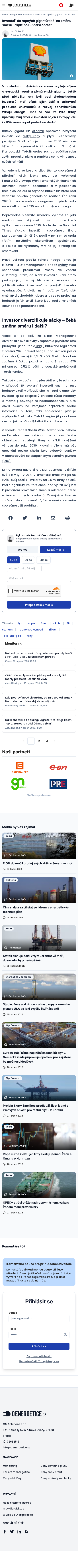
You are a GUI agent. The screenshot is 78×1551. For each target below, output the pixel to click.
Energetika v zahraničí (21, 14)
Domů (5, 14)
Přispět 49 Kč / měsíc (39, 605)
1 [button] (31, 741)
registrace (39, 1277)
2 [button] (39, 741)
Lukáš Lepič (17, 31)
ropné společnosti (31, 629)
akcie (56, 623)
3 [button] (47, 741)
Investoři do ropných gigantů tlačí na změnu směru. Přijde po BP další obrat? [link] (55, 14)
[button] (24, 741)
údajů (39, 346)
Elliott (52, 629)
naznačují (34, 500)
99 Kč (28, 560)
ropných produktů (30, 495)
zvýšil (6, 157)
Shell (44, 623)
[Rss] (28, 1531)
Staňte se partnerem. (39, 795)
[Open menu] (4, 5)
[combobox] (39, 643)
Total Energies (11, 636)
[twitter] (25, 518)
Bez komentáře (41, 35)
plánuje (32, 141)
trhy (29, 636)
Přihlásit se (39, 1346)
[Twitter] (13, 1531)
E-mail (13, 1313)
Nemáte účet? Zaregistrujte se (39, 1361)
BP (68, 623)
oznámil (38, 131)
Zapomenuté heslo (39, 1356)
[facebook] (10, 518)
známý (63, 265)
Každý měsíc (55, 549)
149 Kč (43, 560)
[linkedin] (39, 518)
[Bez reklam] (61, 5)
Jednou (23, 549)
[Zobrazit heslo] (65, 1334)
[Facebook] (6, 1531)
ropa (31, 623)
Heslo (12, 1329)
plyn (19, 623)
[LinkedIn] (21, 1531)
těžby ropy (31, 136)
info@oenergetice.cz (16, 1447)
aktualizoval (11, 440)
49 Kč (13, 560)
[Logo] (19, 5)
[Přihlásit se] (71, 5)
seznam (7, 629)
